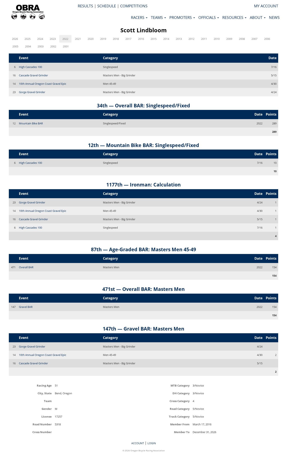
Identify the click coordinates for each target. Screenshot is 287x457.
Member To (182, 432)
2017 (128, 39)
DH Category (181, 393)
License (46, 416)
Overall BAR (26, 267)
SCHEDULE (106, 5)
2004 (28, 46)
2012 (191, 39)
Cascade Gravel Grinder (33, 75)
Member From (180, 424)
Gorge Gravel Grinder (32, 92)
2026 (15, 39)
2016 (141, 39)
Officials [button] (207, 17)
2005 (15, 46)
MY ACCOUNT (266, 5)
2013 (179, 39)
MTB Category (180, 385)
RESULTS (85, 5)
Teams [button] (157, 17)
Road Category (180, 408)
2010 (217, 39)
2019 (103, 39)
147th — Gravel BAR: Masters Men (143, 328)
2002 (53, 46)
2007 (254, 39)
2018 (116, 39)
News (274, 17)
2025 (27, 39)
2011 (204, 39)
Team (48, 401)
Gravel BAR (26, 307)
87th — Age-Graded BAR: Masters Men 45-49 (143, 249)
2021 (78, 39)
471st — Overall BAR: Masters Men (143, 289)
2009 (229, 39)
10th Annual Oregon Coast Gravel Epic (42, 84)
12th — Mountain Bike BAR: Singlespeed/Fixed (143, 145)
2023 (53, 39)
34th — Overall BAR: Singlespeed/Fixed (143, 105)
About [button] (256, 17)
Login (151, 443)
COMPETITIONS (133, 5)
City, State (45, 393)
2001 (66, 46)
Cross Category (180, 401)
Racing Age (44, 385)
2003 (40, 46)
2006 (267, 39)
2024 (40, 39)
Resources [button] (233, 17)
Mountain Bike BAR (31, 123)
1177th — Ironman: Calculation (143, 184)
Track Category (179, 416)
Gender (47, 408)
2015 (154, 39)
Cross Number (42, 432)
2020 (90, 39)
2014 (166, 39)
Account (137, 443)
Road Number (42, 424)
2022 (65, 39)
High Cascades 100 (30, 67)
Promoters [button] (181, 17)
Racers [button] (138, 17)
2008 (242, 39)
